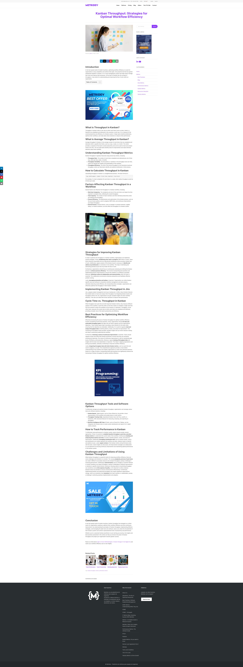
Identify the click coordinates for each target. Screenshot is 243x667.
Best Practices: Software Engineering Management (128, 601)
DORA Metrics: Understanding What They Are (130, 605)
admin (91, 53)
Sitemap (124, 647)
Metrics (138, 74)
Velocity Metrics (142, 94)
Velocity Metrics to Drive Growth (130, 655)
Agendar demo (146, 599)
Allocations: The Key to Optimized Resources (128, 596)
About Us (124, 592)
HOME (124, 609)
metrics (97, 570)
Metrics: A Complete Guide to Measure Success (129, 620)
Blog (135, 5)
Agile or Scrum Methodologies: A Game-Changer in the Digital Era (114, 541)
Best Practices (141, 77)
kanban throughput (91, 570)
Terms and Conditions (128, 649)
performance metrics (103, 570)
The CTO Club (146, 5)
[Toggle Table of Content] (99, 82)
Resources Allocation (143, 91)
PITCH (124, 633)
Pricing (129, 5)
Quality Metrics (141, 88)
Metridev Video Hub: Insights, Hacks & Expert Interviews (130, 625)
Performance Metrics (143, 85)
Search (154, 26)
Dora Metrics (141, 83)
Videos (139, 5)
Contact (154, 5)
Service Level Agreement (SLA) (130, 644)
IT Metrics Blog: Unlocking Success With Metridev (129, 616)
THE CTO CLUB (126, 652)
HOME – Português (127, 612)
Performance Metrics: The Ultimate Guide (129, 629)
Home (117, 5)
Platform (123, 5)
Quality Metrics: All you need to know (130, 640)
